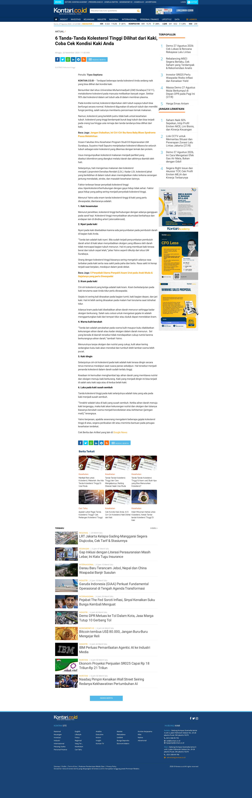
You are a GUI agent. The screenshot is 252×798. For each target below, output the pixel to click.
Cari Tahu (78, 749)
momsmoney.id (86, 628)
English (77, 731)
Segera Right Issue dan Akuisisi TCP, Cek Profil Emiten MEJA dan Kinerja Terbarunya (179, 173)
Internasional (129, 19)
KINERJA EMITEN (111, 2)
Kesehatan (79, 746)
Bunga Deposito (123, 740)
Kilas (139, 734)
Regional (83, 533)
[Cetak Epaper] (174, 13)
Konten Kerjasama (145, 731)
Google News (120, 432)
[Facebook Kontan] (190, 718)
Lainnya (193, 19)
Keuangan (89, 19)
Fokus (77, 737)
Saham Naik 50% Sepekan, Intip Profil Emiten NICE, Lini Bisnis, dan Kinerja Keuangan (180, 124)
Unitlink (120, 737)
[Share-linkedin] (73, 59)
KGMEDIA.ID (139, 2)
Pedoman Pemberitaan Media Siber (92, 766)
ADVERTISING (151, 2)
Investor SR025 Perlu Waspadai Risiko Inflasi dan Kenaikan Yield (179, 77)
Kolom (98, 737)
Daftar (194, 2)
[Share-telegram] (78, 59)
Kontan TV (100, 743)
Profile (64, 766)
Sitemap (57, 766)
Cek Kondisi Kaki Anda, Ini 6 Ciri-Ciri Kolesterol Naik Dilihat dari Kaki (117, 515)
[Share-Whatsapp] (68, 59)
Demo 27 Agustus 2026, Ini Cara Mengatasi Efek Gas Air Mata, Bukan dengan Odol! (180, 157)
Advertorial (142, 740)
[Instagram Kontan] (197, 718)
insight (64, 19)
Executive (99, 734)
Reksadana (121, 734)
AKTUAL (59, 31)
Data (177, 19)
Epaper (58, 2)
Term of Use (72, 766)
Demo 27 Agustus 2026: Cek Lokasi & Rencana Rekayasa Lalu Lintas (180, 49)
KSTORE (68, 2)
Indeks (154, 528)
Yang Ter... (79, 743)
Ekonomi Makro (123, 743)
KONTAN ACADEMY (79, 2)
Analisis (99, 731)
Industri (101, 19)
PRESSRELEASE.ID (96, 2)
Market (119, 731)
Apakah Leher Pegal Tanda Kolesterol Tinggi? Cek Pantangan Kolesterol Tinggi (91, 515)
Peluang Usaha (59, 746)
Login (183, 2)
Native (140, 737)
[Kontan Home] (56, 19)
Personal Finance (149, 19)
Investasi (76, 19)
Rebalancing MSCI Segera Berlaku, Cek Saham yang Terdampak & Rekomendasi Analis (180, 63)
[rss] (83, 59)
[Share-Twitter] (62, 59)
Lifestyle (167, 19)
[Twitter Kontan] (193, 718)
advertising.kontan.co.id (175, 757)
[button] (138, 11)
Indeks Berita (106, 698)
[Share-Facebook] (57, 59)
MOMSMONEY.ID (126, 2)
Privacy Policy (111, 766)
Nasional (114, 19)
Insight (98, 740)
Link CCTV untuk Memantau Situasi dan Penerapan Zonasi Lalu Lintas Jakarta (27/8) (179, 140)
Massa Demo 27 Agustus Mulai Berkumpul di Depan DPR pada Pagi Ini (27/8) (180, 92)
